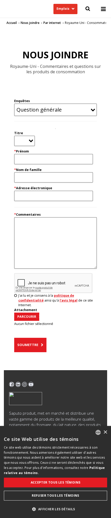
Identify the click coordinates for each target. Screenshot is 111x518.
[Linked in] (18, 384)
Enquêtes (22, 101)
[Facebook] (11, 384)
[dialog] (55, 472)
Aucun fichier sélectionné (33, 324)
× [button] (105, 432)
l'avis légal (68, 300)
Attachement (25, 310)
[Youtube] (31, 384)
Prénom (21, 151)
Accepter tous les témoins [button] (56, 482)
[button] (55, 509)
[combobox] (98, 432)
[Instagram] (24, 384)
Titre (18, 133)
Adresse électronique (33, 188)
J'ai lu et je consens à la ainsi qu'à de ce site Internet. (55, 300)
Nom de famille (28, 170)
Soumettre (27, 344)
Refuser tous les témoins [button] (55, 495)
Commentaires (27, 214)
